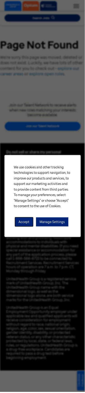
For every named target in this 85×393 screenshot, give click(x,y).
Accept (24, 222)
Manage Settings (52, 222)
